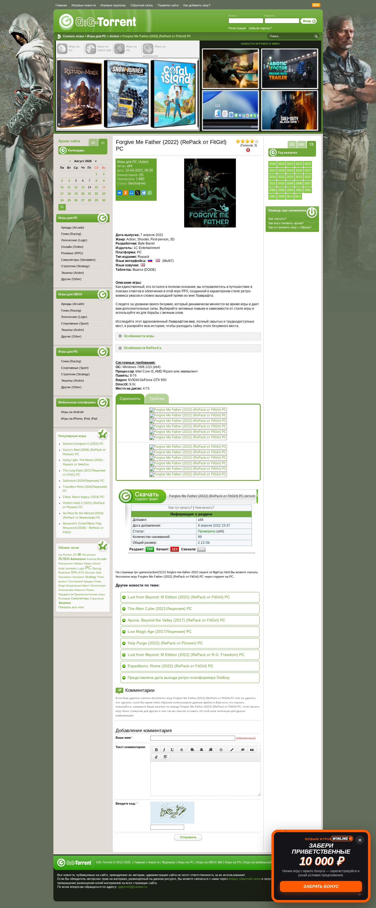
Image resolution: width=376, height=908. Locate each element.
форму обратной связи (244, 878)
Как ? (286, 223)
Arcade (102, 559)
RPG (74, 572)
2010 (281, 183)
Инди (61, 585)
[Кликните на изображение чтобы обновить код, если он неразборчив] (172, 822)
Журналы (168, 862)
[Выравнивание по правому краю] (210, 750)
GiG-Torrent (104, 862)
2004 (290, 190)
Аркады (88, 581)
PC (88, 568)
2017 (307, 170)
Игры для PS (67, 351)
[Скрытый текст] (242, 750)
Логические (65, 589)
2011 (272, 183)
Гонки (97, 581)
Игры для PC (96, 36)
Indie (61, 568)
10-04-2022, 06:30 (139, 170)
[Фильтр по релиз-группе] (292, 144)
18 (69, 193)
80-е (298, 196)
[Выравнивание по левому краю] (192, 750)
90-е (290, 196)
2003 (299, 190)
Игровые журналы (113, 5)
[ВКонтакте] (119, 192)
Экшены (64, 602)
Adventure (78, 559)
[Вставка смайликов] (221, 750)
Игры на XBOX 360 (209, 862)
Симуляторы (80, 598)
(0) (141, 175)
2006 (272, 190)
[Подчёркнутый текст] (172, 750)
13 (83, 187)
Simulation (65, 576)
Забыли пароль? (260, 28)
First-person (65, 563)
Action (114, 36)
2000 (281, 196)
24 (62, 200)
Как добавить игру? (196, 5)
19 (76, 193)
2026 (272, 163)
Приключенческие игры (89, 594)
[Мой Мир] (131, 192)
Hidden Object (83, 563)
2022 (307, 163)
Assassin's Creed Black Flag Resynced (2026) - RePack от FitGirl (83, 528)
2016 (272, 176)
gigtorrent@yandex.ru (132, 886)
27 (83, 200)
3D (79, 554)
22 (96, 193)
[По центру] (201, 750)
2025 (281, 163)
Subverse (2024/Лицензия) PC (83, 480)
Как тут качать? (180, 508)
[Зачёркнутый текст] (181, 750)
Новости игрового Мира (260, 43)
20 (83, 193)
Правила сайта (168, 5)
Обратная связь (141, 5)
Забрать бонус (321, 886)
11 (68, 187)
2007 (307, 183)
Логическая (98, 585)
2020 (281, 170)
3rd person (89, 554)
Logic (81, 568)
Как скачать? (277, 218)
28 (89, 200)
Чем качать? (204, 508)
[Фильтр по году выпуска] (311, 144)
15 (96, 187)
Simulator (78, 576)
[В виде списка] (93, 142)
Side (99, 572)
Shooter (90, 572)
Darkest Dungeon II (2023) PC (83, 443)
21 (89, 193)
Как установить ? (289, 227)
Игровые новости (84, 5)
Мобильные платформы (77, 402)
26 (76, 200)
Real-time (64, 572)
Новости (79, 589)
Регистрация (237, 28)
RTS (81, 572)
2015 (281, 176)
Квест (86, 585)
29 (96, 200)
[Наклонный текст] (164, 750)
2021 (272, 170)
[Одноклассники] (125, 192)
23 (103, 193)
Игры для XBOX (70, 294)
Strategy (90, 576)
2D (75, 554)
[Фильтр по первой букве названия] (301, 144)
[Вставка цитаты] (252, 750)
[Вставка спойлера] (165, 757)
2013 (299, 176)
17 (62, 193)
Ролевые (64, 598)
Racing (96, 568)
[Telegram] (143, 192)
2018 (299, 170)
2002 (307, 190)
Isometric (71, 568)
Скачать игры (98, 22)
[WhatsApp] (149, 192)
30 (103, 200)
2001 (272, 196)
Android (91, 559)
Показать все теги (71, 607)
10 (62, 187)
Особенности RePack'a (142, 348)
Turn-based (75, 581)
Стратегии (97, 598)
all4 (129, 166)
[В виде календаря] (102, 142)
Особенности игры (139, 336)
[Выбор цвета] (232, 750)
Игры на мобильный (257, 862)
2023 (299, 163)
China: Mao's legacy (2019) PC (83, 497)
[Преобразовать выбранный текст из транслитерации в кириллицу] (156, 757)
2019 (290, 170)
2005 (281, 190)
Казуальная (73, 585)
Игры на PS (233, 862)
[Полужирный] (156, 750)
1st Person (65, 554)
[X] (137, 192)
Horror (97, 563)
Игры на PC (186, 862)
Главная (61, 5)
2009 (290, 183)
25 (69, 200)
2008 (298, 183)
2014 (290, 176)
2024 (290, 163)
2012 (307, 176)
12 (76, 187)
